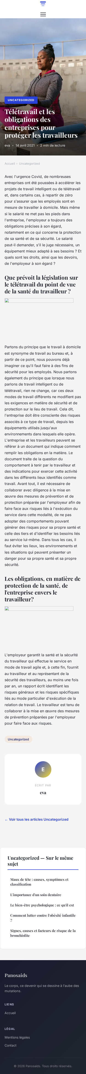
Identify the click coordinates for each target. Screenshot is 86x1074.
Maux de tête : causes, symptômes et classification (39, 882)
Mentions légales (17, 1037)
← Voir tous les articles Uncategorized (36, 819)
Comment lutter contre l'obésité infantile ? (43, 917)
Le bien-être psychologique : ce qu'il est (42, 905)
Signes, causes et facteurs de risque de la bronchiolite (43, 933)
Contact (11, 1045)
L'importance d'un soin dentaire (35, 894)
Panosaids (16, 975)
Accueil (10, 163)
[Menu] (43, 14)
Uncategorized (21, 100)
